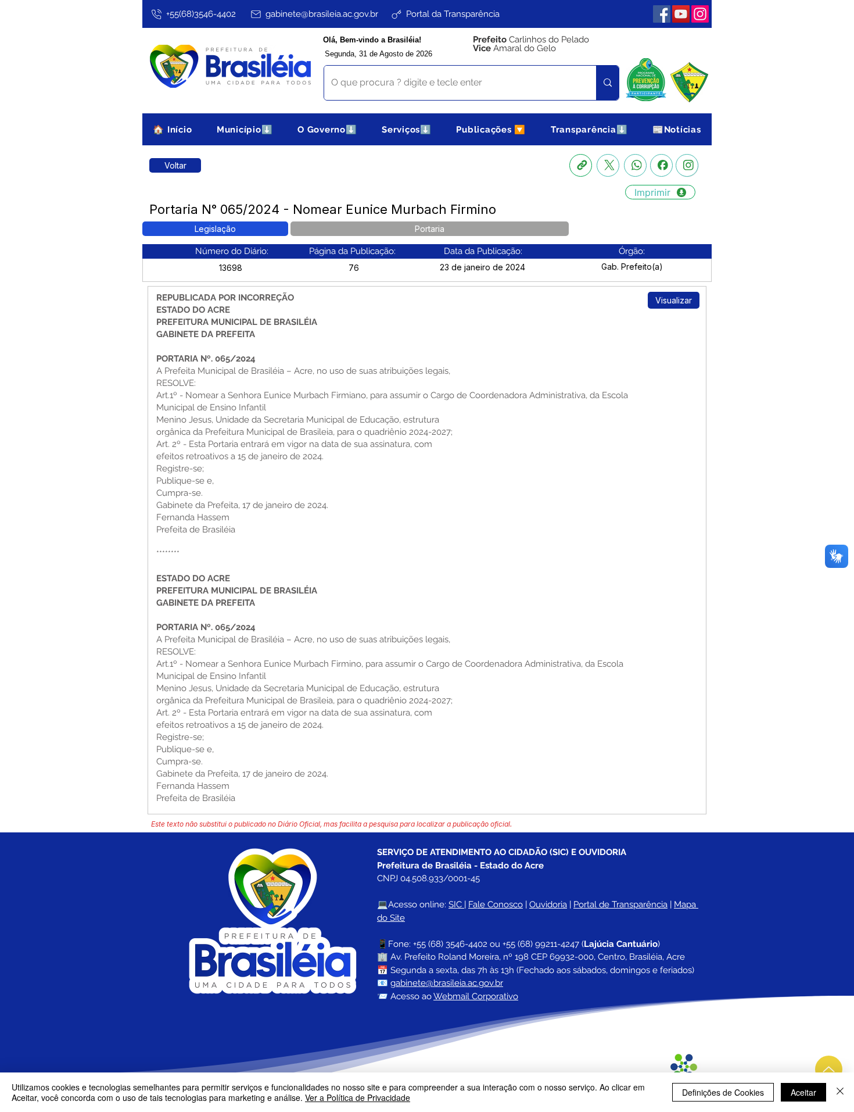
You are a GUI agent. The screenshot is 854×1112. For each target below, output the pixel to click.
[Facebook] (661, 14)
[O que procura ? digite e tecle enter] (607, 83)
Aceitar (803, 1092)
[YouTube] (681, 14)
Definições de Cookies (723, 1092)
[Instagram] (700, 14)
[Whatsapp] (635, 165)
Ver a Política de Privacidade (357, 1097)
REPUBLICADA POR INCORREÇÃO (225, 297)
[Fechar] (840, 1092)
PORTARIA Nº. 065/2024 (206, 627)
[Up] (828, 1069)
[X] (608, 165)
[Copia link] (580, 165)
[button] (245, 129)
